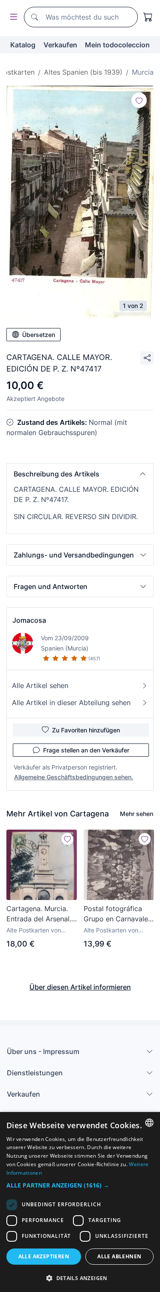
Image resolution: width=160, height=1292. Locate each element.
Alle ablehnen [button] (119, 1256)
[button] (80, 474)
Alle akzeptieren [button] (43, 1256)
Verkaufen (60, 45)
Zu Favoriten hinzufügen (86, 730)
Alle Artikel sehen (40, 685)
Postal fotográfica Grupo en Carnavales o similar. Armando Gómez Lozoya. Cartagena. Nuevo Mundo (117, 914)
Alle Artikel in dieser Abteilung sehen (71, 702)
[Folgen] (139, 100)
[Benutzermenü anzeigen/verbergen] (12, 17)
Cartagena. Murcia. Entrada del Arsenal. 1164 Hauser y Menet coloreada (40, 914)
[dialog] (80, 1202)
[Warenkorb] (148, 17)
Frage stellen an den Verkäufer (86, 750)
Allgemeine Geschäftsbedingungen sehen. (73, 777)
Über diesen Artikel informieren (80, 987)
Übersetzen (38, 334)
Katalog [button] (22, 45)
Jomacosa (29, 620)
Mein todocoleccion (117, 45)
